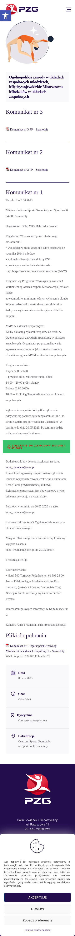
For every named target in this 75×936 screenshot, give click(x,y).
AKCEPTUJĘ (37, 897)
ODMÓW (37, 909)
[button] (5, 15)
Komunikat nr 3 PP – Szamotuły (29, 129)
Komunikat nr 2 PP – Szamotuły (29, 169)
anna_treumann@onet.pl (20, 467)
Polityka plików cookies (37, 930)
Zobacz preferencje (37, 920)
